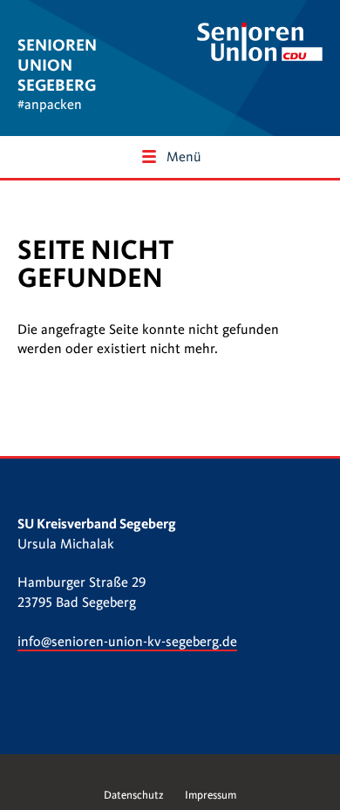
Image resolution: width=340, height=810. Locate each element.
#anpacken (49, 104)
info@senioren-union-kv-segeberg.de (127, 642)
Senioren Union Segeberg (57, 65)
